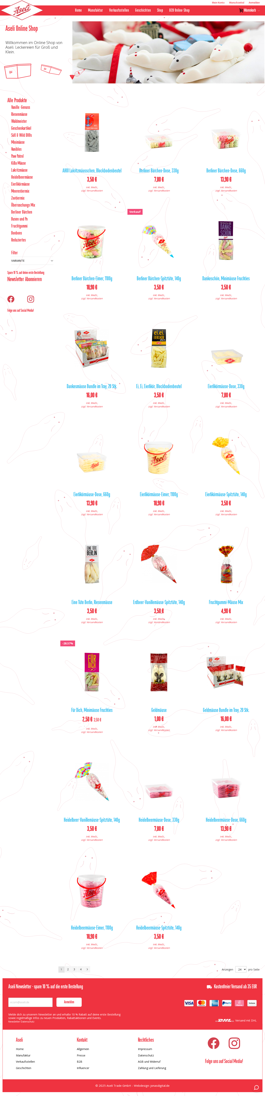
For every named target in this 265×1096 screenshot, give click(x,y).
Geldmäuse (159, 710)
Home (78, 10)
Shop (160, 10)
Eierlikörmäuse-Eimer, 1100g (159, 495)
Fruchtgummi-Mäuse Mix (226, 602)
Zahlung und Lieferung (152, 1068)
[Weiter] (87, 969)
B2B (79, 1061)
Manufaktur (95, 10)
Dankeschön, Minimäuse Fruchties (226, 279)
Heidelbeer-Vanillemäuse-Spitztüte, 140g (92, 820)
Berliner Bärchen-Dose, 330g (159, 171)
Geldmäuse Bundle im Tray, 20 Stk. (226, 710)
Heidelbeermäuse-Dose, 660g (226, 820)
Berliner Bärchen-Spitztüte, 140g (159, 279)
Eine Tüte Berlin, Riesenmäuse (92, 602)
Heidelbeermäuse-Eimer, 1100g (92, 928)
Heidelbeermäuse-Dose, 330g (159, 820)
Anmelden (254, 2)
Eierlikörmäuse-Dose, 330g (226, 387)
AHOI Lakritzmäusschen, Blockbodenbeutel (91, 171)
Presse (81, 1055)
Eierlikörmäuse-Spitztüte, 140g (226, 495)
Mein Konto (218, 2)
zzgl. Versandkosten (92, 190)
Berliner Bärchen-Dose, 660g (226, 171)
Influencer (83, 1068)
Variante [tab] (18, 260)
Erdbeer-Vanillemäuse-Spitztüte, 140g (159, 602)
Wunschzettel (236, 2)
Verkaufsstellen (119, 10)
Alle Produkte (17, 101)
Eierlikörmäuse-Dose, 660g (92, 495)
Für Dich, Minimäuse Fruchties (92, 710)
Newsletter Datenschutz (21, 1021)
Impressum (145, 1049)
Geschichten (143, 10)
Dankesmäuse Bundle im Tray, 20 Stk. (92, 387)
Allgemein (83, 1049)
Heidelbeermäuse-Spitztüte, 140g (159, 928)
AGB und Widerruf (149, 1061)
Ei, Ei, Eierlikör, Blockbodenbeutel (159, 387)
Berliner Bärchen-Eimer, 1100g (92, 279)
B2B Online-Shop (179, 10)
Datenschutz (146, 1055)
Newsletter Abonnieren (24, 279)
